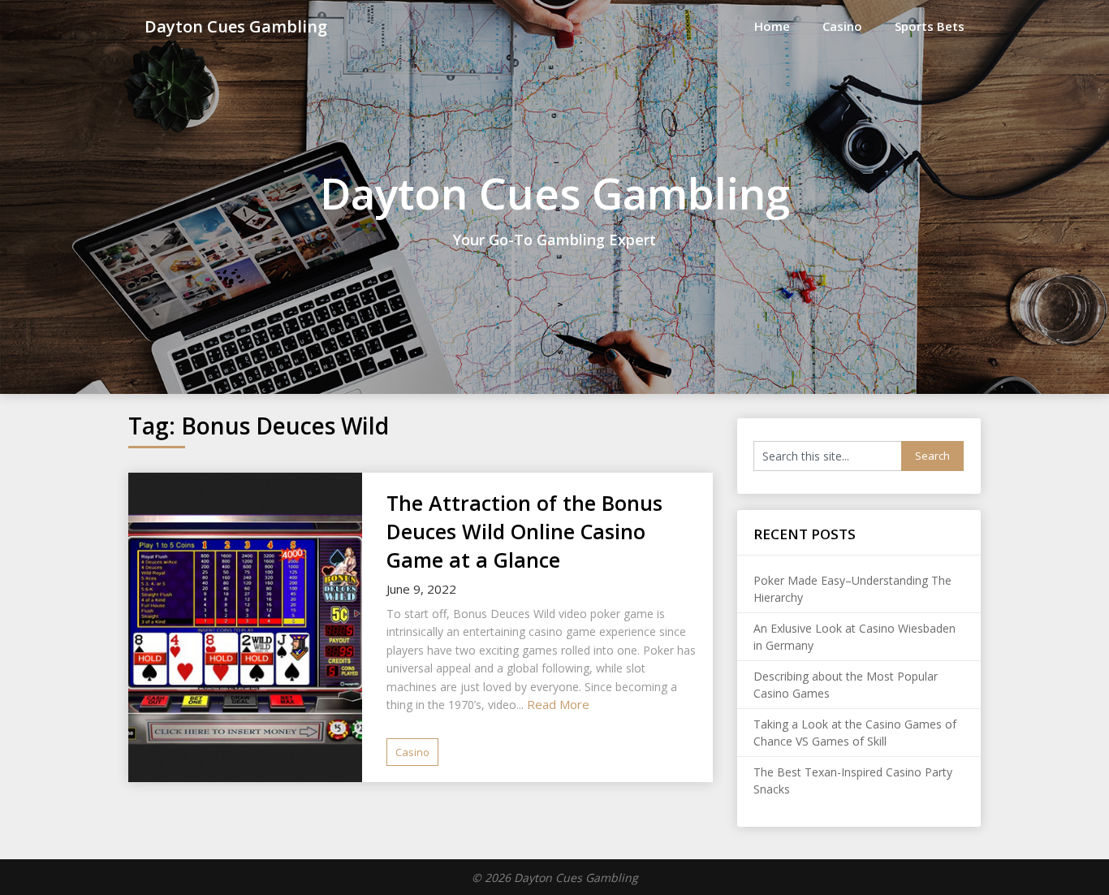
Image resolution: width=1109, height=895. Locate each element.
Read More (558, 704)
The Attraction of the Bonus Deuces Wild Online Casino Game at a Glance (524, 531)
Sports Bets (929, 26)
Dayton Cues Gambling (236, 26)
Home (772, 26)
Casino (842, 26)
